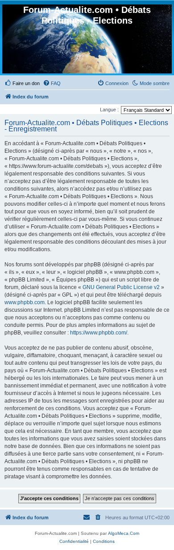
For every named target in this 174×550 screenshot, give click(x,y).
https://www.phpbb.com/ (98, 333)
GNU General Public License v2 (121, 287)
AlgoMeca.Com (123, 533)
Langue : (109, 109)
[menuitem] (22, 83)
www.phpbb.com (24, 302)
